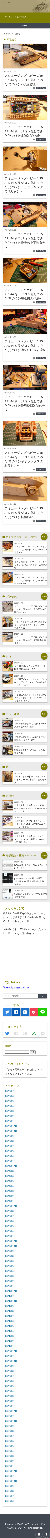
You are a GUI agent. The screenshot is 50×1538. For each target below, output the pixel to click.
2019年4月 (10, 1451)
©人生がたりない (15, 1528)
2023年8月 (10, 1211)
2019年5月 (10, 1446)
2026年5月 (10, 1101)
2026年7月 (10, 1091)
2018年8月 (10, 1491)
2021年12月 (11, 1291)
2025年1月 (10, 1161)
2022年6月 (10, 1261)
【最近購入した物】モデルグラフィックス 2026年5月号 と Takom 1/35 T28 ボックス (30, 839)
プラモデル (41, 88)
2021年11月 (11, 1296)
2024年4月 (10, 1186)
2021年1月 (10, 1346)
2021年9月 (10, 1306)
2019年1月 (10, 1466)
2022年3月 (10, 1276)
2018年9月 (10, 1486)
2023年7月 (10, 1216)
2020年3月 (10, 1396)
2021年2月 (10, 1341)
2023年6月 (10, 1221)
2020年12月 (11, 1351)
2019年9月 (10, 1426)
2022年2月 (10, 1281)
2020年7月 (10, 1376)
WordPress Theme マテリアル (31, 1524)
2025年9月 (10, 1136)
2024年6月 (10, 1176)
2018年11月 (11, 1476)
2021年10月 (11, 1301)
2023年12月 (11, 1206)
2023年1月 (10, 1236)
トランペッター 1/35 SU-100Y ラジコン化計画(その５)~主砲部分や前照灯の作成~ (30, 609)
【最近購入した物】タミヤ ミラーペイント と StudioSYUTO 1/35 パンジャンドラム (30, 824)
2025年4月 (10, 1156)
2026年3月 (10, 1111)
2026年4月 (10, 1106)
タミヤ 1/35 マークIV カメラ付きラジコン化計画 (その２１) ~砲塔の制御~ (30, 565)
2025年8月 (10, 1141)
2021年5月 (10, 1326)
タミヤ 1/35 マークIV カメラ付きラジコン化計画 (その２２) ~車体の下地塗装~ (30, 549)
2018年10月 (11, 1481)
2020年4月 (10, 1391)
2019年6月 (10, 1441)
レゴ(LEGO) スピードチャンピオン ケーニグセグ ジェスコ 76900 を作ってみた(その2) (30, 682)
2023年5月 (10, 1226)
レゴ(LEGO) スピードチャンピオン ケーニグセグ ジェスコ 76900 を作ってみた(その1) (30, 698)
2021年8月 (10, 1311)
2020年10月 (11, 1361)
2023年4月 (10, 1231)
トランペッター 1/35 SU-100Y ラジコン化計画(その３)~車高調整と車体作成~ (30, 640)
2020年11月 (11, 1356)
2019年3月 (10, 1456)
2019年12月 (11, 1411)
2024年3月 (10, 1191)
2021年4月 (10, 1331)
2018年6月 (10, 1501)
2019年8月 (10, 1431)
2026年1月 (10, 1121)
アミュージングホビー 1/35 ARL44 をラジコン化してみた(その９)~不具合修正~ (23, 80)
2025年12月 (11, 1126)
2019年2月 (10, 1461)
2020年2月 (10, 1401)
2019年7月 (10, 1436)
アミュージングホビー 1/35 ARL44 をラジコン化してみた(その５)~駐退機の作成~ (23, 294)
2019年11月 (11, 1416)
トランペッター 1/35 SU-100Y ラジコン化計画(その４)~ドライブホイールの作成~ (30, 625)
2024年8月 (10, 1171)
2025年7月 (10, 1146)
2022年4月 (10, 1271)
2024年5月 (10, 1181)
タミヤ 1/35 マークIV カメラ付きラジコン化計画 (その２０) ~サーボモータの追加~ (30, 580)
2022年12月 (11, 1241)
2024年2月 (10, 1196)
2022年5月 (10, 1266)
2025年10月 (11, 1131)
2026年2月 (10, 1116)
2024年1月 (10, 1201)
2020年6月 (10, 1381)
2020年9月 (10, 1366)
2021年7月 (10, 1316)
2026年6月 (10, 1096)
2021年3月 (10, 1336)
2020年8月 (10, 1371)
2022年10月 (11, 1246)
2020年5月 (10, 1386)
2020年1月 (10, 1406)
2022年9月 (10, 1251)
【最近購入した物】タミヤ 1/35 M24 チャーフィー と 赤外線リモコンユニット (30, 808)
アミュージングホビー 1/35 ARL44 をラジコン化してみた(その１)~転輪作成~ (23, 513)
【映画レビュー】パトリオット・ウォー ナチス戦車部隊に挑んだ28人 (30, 779)
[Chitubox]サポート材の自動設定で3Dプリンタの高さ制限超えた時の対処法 (30, 881)
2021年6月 (10, 1321)
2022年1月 (10, 1286)
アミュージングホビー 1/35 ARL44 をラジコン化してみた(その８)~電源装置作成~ (23, 131)
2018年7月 (10, 1496)
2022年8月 (10, 1256)
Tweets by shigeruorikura (16, 987)
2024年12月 (11, 1166)
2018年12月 (11, 1471)
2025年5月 (10, 1151)
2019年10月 (11, 1421)
